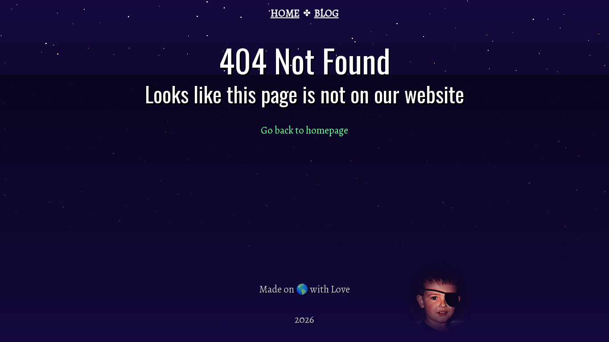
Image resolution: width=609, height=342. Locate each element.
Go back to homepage (304, 130)
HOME (285, 13)
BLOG (326, 13)
